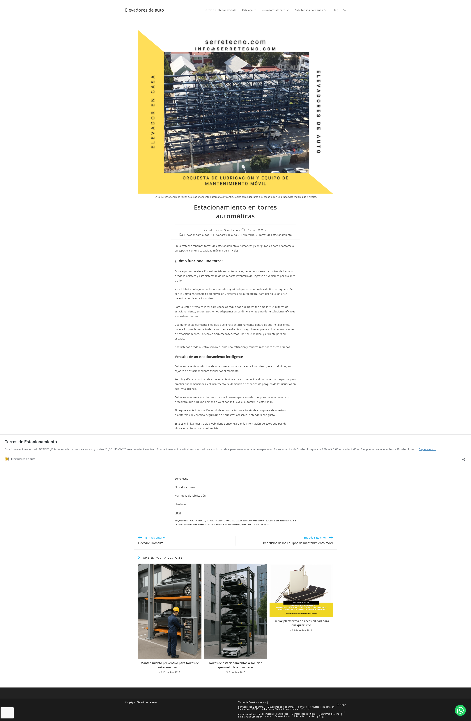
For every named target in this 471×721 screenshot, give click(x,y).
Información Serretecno (223, 230)
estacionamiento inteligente (259, 520)
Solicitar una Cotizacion (250, 716)
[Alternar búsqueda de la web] (345, 10)
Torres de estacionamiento (256, 524)
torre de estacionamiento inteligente (219, 524)
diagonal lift (328, 706)
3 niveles (302, 706)
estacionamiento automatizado (224, 520)
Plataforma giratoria (329, 713)
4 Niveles (314, 706)
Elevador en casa (185, 487)
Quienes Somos (283, 716)
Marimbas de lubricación (190, 495)
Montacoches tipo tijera (303, 713)
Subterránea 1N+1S (248, 709)
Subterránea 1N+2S (272, 709)
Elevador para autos (196, 235)
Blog (321, 716)
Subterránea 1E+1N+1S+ (297, 709)
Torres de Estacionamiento (275, 235)
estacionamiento (195, 520)
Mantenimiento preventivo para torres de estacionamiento (170, 665)
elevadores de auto (248, 714)
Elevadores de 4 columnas (281, 706)
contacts (267, 716)
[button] (460, 710)
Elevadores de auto (144, 10)
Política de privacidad (304, 716)
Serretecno (247, 235)
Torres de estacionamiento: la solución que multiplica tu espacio (235, 665)
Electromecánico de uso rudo (273, 713)
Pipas (178, 512)
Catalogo (341, 704)
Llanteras (180, 504)
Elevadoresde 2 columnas (251, 706)
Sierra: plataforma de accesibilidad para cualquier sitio (301, 623)
